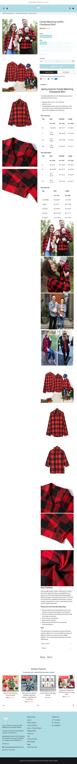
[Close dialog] (53, 365)
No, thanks (38, 397)
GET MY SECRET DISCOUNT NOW (38, 392)
